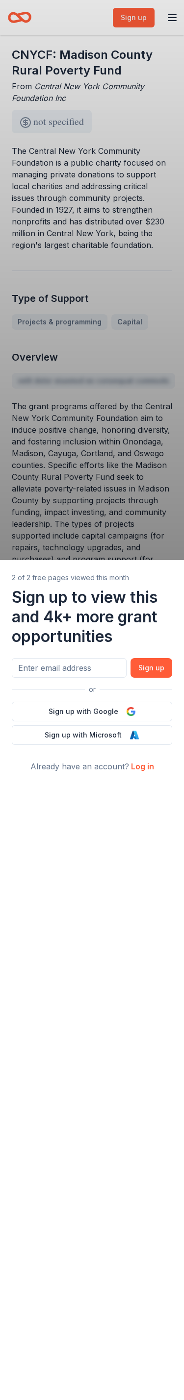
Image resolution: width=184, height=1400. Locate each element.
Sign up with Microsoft (83, 735)
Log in (142, 766)
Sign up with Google (83, 711)
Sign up (151, 667)
